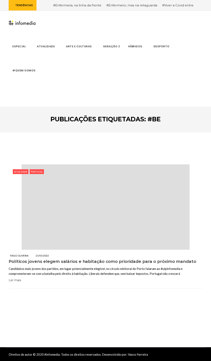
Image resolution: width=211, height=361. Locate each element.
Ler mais (15, 280)
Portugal (37, 171)
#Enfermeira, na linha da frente (77, 5)
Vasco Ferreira (138, 354)
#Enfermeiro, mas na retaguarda (131, 5)
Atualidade (20, 171)
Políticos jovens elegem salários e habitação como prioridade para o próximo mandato (102, 261)
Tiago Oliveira (19, 255)
